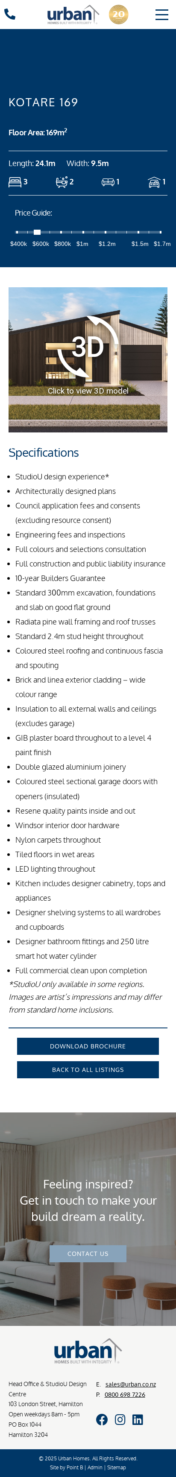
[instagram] (120, 1419)
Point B (75, 1467)
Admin (95, 1467)
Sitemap (116, 1467)
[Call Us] (9, 16)
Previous (13, 443)
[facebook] (102, 1419)
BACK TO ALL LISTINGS (88, 1069)
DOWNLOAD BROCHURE (88, 1046)
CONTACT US (88, 1253)
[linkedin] (137, 1419)
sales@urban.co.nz (131, 1384)
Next (165, 443)
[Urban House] (88, 17)
